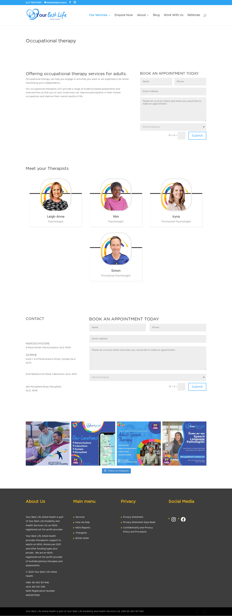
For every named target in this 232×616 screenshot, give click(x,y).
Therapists (81, 533)
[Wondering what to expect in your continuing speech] (139, 443)
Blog (156, 15)
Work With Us (173, 15)
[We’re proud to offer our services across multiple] (93, 443)
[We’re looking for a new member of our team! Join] (184, 443)
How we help (82, 522)
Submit (197, 135)
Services (80, 517)
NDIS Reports (82, 528)
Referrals (193, 15)
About (141, 15)
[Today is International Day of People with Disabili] (48, 443)
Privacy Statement (133, 517)
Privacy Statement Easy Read (139, 522)
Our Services (98, 15)
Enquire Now (124, 15)
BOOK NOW (82, 538)
